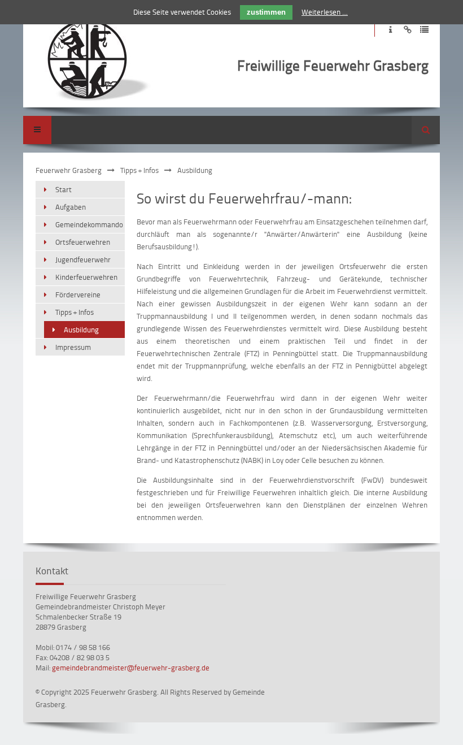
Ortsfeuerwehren (82, 242)
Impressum (390, 30)
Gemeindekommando (89, 224)
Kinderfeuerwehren (86, 277)
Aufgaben (70, 207)
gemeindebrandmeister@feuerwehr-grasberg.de (130, 667)
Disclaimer (407, 30)
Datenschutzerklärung (424, 30)
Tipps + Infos (139, 170)
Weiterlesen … (325, 12)
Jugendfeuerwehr (83, 259)
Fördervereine (78, 294)
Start (63, 189)
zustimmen (266, 12)
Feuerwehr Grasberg (69, 170)
